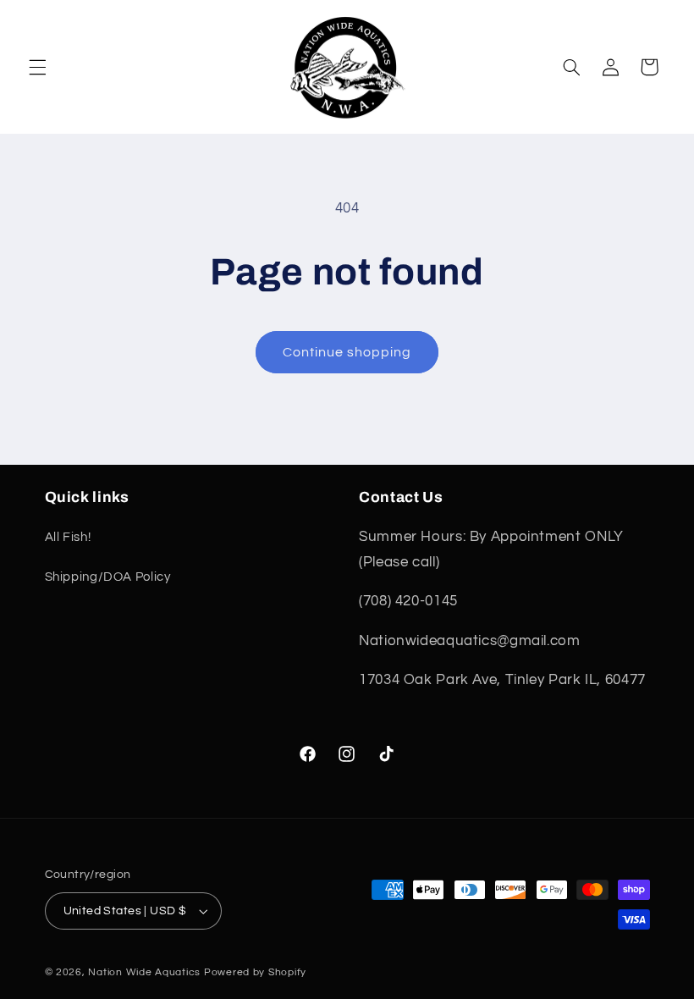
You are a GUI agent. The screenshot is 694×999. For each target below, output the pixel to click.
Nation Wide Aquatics (145, 972)
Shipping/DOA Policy (108, 577)
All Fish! (68, 537)
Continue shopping (347, 352)
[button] (37, 66)
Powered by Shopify (255, 972)
